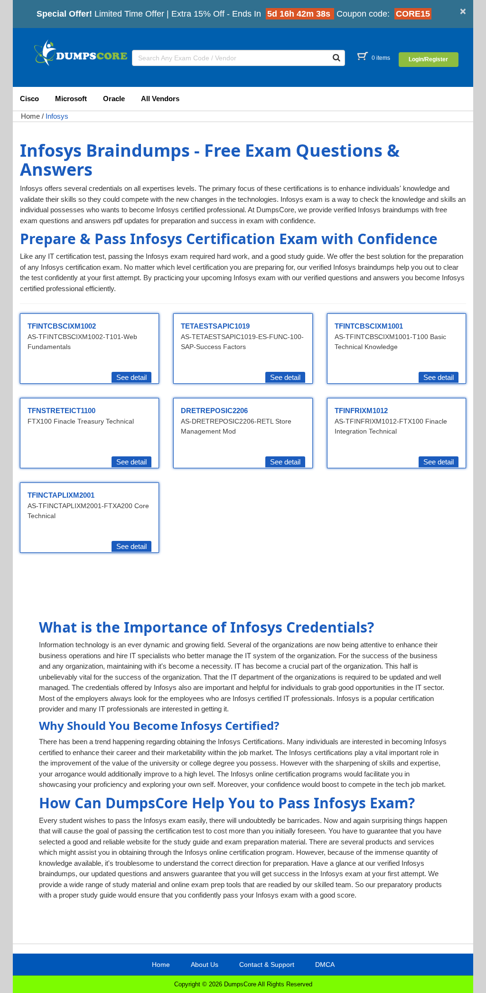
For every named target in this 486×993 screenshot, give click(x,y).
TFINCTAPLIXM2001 (61, 495)
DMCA (325, 964)
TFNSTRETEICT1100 (61, 411)
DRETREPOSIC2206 (214, 411)
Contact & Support (266, 964)
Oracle (114, 99)
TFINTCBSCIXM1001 (369, 326)
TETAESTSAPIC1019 (215, 326)
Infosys (57, 116)
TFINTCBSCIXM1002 (62, 326)
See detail (131, 377)
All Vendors (160, 99)
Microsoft (71, 99)
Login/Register (428, 59)
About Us (204, 964)
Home (30, 116)
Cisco (29, 99)
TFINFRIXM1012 (361, 411)
